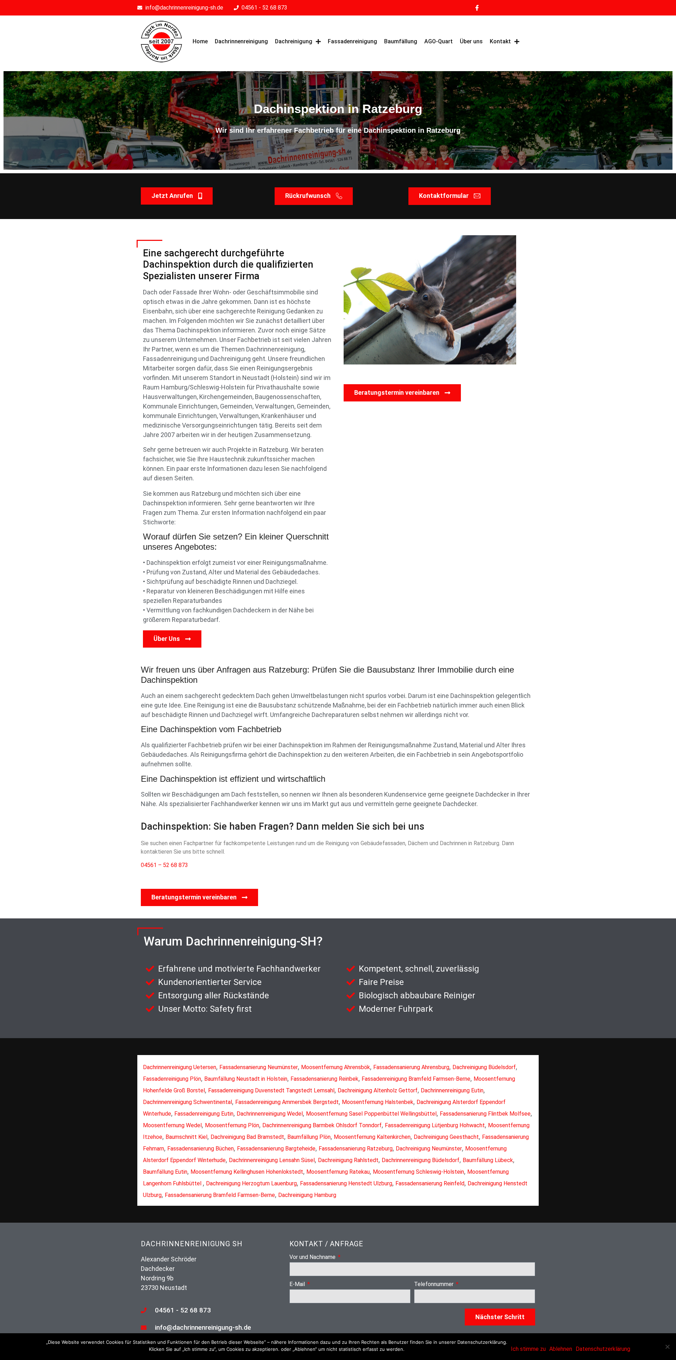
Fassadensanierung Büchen (200, 1148)
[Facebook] (477, 7)
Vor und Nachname (313, 1257)
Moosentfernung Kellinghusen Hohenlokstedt (246, 1171)
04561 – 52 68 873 (164, 865)
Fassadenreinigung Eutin (203, 1113)
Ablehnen (560, 1349)
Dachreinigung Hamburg (307, 1195)
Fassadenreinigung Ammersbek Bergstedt (287, 1102)
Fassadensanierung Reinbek (324, 1078)
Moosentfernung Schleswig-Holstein (418, 1171)
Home (200, 41)
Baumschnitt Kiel (186, 1137)
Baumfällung (400, 41)
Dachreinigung (293, 41)
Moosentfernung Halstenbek (377, 1102)
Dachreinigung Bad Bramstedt (247, 1137)
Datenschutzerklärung (603, 1349)
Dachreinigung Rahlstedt (348, 1160)
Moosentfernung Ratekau (338, 1171)
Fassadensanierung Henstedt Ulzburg (346, 1183)
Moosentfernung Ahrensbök (335, 1067)
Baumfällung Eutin (165, 1171)
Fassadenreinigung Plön (172, 1078)
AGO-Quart (438, 41)
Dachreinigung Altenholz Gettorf (378, 1090)
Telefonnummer (434, 1284)
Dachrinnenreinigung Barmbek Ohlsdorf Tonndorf (322, 1125)
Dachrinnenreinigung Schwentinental (187, 1102)
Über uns (471, 41)
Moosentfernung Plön (232, 1125)
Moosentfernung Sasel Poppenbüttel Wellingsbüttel (371, 1113)
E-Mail (297, 1284)
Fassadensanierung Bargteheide (276, 1148)
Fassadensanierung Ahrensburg (411, 1067)
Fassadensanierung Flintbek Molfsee (485, 1113)
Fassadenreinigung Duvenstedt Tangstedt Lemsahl (271, 1090)
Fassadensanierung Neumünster (258, 1067)
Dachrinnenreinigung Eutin (452, 1090)
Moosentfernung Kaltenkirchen (372, 1137)
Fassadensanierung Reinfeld (429, 1183)
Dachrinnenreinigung (241, 41)
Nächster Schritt (500, 1317)
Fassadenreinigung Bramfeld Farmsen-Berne (416, 1078)
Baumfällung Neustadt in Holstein (245, 1078)
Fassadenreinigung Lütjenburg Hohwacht (435, 1125)
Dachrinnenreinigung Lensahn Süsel (272, 1160)
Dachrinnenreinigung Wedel (270, 1113)
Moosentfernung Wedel (172, 1125)
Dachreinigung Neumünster (429, 1148)
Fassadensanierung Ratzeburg (356, 1148)
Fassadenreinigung (352, 41)
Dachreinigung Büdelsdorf (484, 1067)
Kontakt (500, 41)
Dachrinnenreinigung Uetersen (179, 1067)
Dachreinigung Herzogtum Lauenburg (251, 1183)
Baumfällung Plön (309, 1137)
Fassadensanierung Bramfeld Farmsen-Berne (220, 1195)
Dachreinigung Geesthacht (446, 1137)
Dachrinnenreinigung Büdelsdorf (420, 1160)
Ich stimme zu (528, 1349)
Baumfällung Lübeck (488, 1160)
